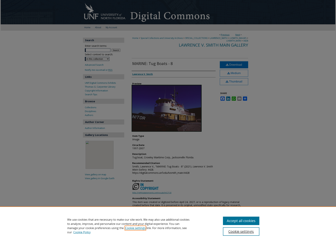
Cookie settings (135, 228)
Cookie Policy (82, 232)
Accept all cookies (241, 220)
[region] (168, 225)
